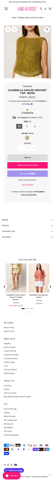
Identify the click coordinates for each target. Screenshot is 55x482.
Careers (7, 413)
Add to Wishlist (27, 185)
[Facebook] (5, 465)
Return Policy (9, 328)
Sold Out (27, 157)
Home (14, 18)
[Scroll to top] (49, 475)
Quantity (27, 143)
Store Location (9, 347)
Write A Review (9, 416)
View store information (28, 195)
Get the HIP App (10, 409)
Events (6, 389)
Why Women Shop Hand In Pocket (17, 397)
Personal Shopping (11, 435)
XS (20, 126)
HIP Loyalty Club (10, 420)
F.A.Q (6, 366)
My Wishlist (8, 428)
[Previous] (8, 29)
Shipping (7, 343)
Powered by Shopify (40, 477)
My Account (8, 424)
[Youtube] (16, 465)
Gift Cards (8, 431)
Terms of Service (10, 370)
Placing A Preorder (11, 355)
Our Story (7, 386)
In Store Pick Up (10, 351)
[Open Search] (41, 9)
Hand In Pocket (24, 477)
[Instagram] (8, 465)
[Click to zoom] (47, 29)
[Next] (14, 29)
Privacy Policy (9, 362)
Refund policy (9, 373)
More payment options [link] (27, 180)
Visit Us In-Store (10, 393)
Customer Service (11, 358)
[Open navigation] (6, 9)
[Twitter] (11, 465)
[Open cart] (49, 9)
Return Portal (9, 331)
